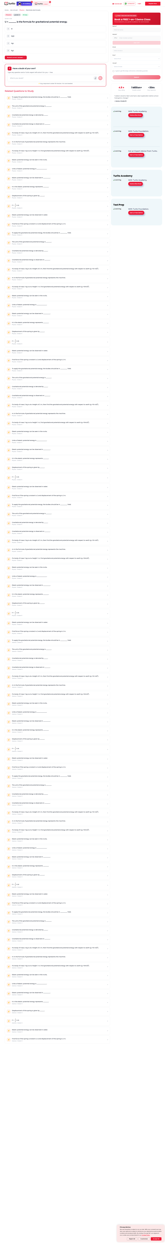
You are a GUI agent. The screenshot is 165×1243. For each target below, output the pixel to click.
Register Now (153, 3)
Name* (115, 26)
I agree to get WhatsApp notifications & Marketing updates (131, 71)
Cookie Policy (146, 1235)
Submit (136, 77)
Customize (144, 1239)
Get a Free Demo (136, 135)
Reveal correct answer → (15, 57)
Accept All (156, 1239)
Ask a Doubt (14, 10)
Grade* (115, 63)
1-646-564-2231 (118, 3)
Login (139, 3)
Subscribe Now (135, 115)
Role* (114, 55)
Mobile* (115, 34)
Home (6, 10)
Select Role (117, 58)
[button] (55, 29)
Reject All (132, 1239)
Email (114, 47)
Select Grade (118, 66)
